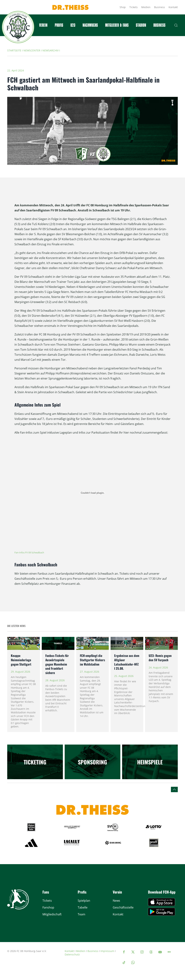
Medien (145, 7)
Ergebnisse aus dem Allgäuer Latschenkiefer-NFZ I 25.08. (126, 662)
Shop (123, 7)
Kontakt (173, 7)
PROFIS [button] (59, 25)
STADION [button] (141, 25)
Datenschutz (72, 954)
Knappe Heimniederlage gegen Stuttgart (21, 659)
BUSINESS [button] (159, 25)
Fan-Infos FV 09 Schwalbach (29, 552)
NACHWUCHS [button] (90, 25)
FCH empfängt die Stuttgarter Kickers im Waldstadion (92, 659)
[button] (176, 25)
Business (159, 7)
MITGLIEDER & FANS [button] (117, 25)
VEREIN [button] (43, 25)
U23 (72, 25)
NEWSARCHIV (50, 50)
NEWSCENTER (31, 50)
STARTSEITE (14, 50)
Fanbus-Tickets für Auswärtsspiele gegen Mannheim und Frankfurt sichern (57, 664)
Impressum (107, 951)
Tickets (133, 7)
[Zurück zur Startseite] (18, 27)
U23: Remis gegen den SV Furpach (160, 657)
